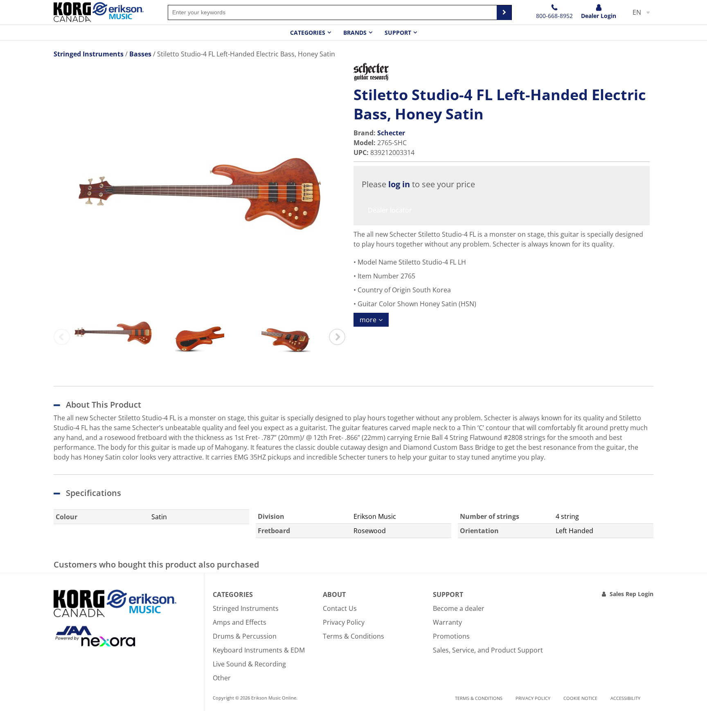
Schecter (391, 132)
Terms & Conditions (353, 636)
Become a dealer (458, 608)
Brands (355, 32)
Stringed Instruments (246, 608)
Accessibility (625, 698)
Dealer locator (390, 210)
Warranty (447, 622)
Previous (62, 337)
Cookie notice (580, 698)
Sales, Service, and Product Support (488, 650)
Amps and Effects (239, 622)
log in (399, 184)
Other (222, 677)
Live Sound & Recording (249, 663)
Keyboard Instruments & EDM (259, 650)
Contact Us (340, 608)
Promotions (451, 636)
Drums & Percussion (245, 636)
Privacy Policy (344, 622)
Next (337, 337)
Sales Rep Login (631, 594)
